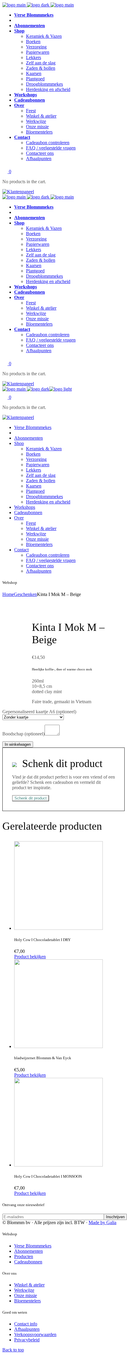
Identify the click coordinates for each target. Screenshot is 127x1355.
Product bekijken (30, 956)
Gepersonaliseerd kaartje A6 (39, 711)
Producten (23, 1256)
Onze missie (25, 1295)
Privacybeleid (27, 1339)
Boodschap (23, 733)
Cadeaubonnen (28, 1261)
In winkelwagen (18, 744)
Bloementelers (27, 1300)
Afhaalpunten (27, 1329)
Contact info (25, 1323)
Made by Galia (102, 1222)
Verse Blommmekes (32, 1245)
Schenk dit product (30, 798)
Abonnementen (28, 1251)
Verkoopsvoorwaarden (35, 1334)
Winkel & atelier (29, 1284)
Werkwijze (24, 1290)
